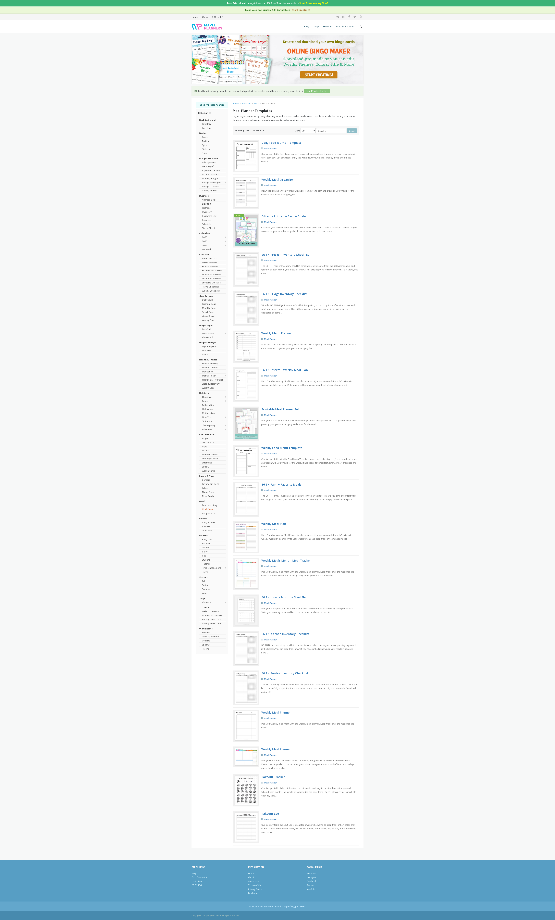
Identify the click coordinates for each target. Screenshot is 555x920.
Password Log (209, 215)
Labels (205, 487)
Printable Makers (345, 26)
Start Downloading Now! (313, 3)
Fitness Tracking (210, 363)
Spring (205, 585)
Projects (206, 219)
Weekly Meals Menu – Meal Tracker (286, 560)
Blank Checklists (210, 258)
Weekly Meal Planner (276, 712)
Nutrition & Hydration (212, 379)
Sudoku (205, 466)
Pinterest (311, 873)
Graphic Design (207, 342)
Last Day (206, 127)
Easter (205, 400)
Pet (204, 555)
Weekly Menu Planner (276, 333)
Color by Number (210, 636)
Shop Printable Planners (212, 104)
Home (195, 16)
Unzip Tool (197, 881)
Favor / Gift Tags (210, 483)
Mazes (205, 450)
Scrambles (207, 462)
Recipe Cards (208, 513)
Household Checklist (212, 270)
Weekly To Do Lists (211, 623)
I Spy (204, 446)
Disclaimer (253, 893)
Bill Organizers (209, 162)
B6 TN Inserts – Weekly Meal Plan (284, 370)
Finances (206, 207)
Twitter (310, 885)
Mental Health (209, 375)
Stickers (206, 149)
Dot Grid (206, 329)
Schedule (206, 223)
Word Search (208, 470)
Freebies (327, 26)
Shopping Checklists (212, 282)
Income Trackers (210, 174)
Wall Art (206, 354)
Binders (203, 133)
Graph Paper (206, 325)
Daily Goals (207, 299)
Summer (206, 589)
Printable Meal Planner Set (280, 409)
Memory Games (210, 454)
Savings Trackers (210, 186)
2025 (204, 237)
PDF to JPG (217, 16)
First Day (206, 123)
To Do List (204, 607)
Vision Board (208, 316)
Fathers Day (208, 405)
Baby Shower (208, 522)
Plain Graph (207, 337)
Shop (316, 26)
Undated (206, 249)
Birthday (206, 543)
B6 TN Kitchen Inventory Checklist (285, 634)
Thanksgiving (208, 425)
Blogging (206, 203)
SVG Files (206, 350)
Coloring (206, 640)
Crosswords (208, 442)
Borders (206, 479)
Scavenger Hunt (210, 458)
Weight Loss (208, 387)
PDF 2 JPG (197, 885)
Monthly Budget (210, 178)
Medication (207, 371)
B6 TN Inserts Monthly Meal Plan (284, 597)
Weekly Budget (209, 190)
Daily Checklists (209, 262)
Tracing (205, 648)
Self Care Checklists (211, 278)
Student (206, 559)
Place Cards (208, 496)
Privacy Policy (255, 889)
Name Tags (208, 491)
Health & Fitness (208, 359)
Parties (203, 518)
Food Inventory (209, 505)
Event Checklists (210, 266)
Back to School (207, 119)
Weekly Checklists (211, 290)
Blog (306, 26)
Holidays (204, 393)
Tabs (204, 153)
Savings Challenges (211, 182)
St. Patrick (207, 421)
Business (204, 195)
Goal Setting (206, 295)
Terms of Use (255, 885)
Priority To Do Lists (212, 619)
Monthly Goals (209, 307)
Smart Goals (208, 311)
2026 (204, 241)
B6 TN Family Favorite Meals (281, 484)
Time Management (211, 567)
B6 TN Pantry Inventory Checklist (284, 673)
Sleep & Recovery (211, 383)
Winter (205, 593)
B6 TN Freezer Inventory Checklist (285, 255)
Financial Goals (209, 303)
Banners (206, 526)
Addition (206, 632)
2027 (204, 245)
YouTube (311, 889)
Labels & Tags (206, 475)
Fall (203, 580)
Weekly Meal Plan (273, 524)
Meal (202, 501)
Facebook (311, 881)
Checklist (204, 254)
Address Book (209, 199)
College (205, 547)
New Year (207, 417)
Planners (204, 535)
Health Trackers (210, 367)
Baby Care (207, 539)
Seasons (203, 577)
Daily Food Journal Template (281, 143)
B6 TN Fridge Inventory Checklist (284, 294)
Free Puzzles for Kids (317, 91)
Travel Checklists (210, 286)
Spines (205, 145)
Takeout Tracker (273, 777)
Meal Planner (208, 509)
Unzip (205, 16)
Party (205, 551)
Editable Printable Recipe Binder (284, 216)
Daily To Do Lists (210, 611)
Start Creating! (301, 10)
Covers (205, 137)
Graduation (207, 530)
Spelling (206, 644)
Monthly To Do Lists (212, 615)
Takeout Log (270, 814)
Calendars (204, 233)
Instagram (312, 877)
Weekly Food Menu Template (281, 448)
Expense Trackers (211, 170)
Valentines (207, 429)
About (251, 877)
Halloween (207, 409)
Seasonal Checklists (211, 274)
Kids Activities (207, 434)
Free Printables (199, 877)
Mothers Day (208, 413)
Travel (205, 571)
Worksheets (206, 628)
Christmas (207, 396)
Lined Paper (208, 333)
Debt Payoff (208, 166)
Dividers (206, 141)
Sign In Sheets (209, 228)
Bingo (205, 438)
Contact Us (253, 881)
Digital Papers (209, 346)
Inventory (207, 211)
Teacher (206, 563)
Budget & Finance (208, 158)
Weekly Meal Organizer (277, 179)
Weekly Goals (208, 320)
